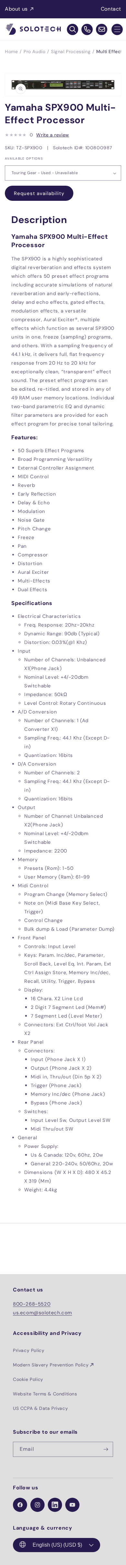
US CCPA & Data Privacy (40, 1408)
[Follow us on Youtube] (72, 1505)
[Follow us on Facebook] (20, 1505)
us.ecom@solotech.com (42, 1312)
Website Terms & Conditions (45, 1394)
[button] (117, 29)
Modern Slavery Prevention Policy (51, 1365)
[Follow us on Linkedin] (55, 1505)
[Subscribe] (106, 1449)
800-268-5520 (31, 1304)
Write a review (52, 135)
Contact (111, 8)
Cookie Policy (28, 1379)
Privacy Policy (28, 1350)
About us (16, 8)
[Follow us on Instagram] (37, 1505)
